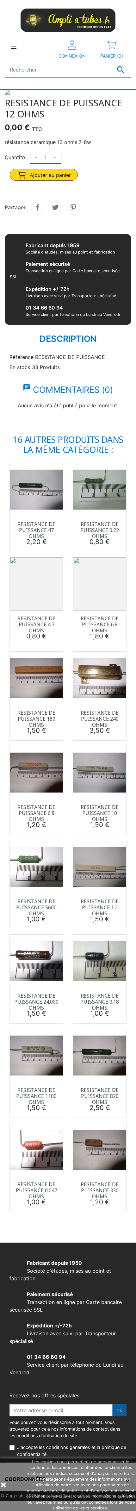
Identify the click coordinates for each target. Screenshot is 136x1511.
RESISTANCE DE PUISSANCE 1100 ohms (36, 1096)
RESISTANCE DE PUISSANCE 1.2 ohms (100, 907)
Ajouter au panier (49, 175)
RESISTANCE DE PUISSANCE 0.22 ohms (99, 530)
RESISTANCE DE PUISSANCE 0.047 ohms (36, 1190)
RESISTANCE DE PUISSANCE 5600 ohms (36, 907)
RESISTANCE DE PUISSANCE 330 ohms (100, 1190)
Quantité (15, 157)
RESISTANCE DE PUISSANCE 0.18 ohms (99, 1001)
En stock (19, 367)
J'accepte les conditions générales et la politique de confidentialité (71, 1451)
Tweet (55, 207)
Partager (37, 207)
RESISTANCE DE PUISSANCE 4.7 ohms (36, 624)
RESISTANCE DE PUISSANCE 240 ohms (100, 718)
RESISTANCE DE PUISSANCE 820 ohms (100, 1096)
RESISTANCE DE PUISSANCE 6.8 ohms (100, 624)
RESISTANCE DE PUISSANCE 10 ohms (100, 813)
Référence (21, 357)
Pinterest (73, 207)
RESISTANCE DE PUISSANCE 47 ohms (36, 530)
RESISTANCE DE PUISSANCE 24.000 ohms (36, 1001)
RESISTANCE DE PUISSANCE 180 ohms (36, 718)
